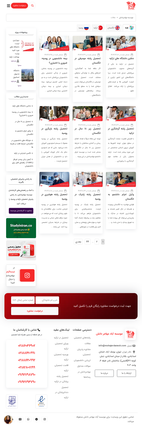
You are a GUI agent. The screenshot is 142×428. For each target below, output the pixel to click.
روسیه (81, 27)
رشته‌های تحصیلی (82, 337)
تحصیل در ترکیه (61, 337)
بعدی (78, 242)
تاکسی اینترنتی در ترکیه (22, 153)
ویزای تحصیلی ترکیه (61, 346)
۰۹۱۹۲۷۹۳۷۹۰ (27, 381)
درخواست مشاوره (19, 5)
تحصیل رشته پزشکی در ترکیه (61, 379)
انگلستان (111, 27)
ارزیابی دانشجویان (82, 360)
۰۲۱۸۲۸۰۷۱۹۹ (26, 367)
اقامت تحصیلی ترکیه (61, 368)
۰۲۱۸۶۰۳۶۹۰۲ (26, 345)
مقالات (88, 343)
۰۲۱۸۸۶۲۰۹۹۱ (26, 353)
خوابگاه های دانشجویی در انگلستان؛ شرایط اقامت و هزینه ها (21, 144)
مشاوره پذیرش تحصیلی (84, 352)
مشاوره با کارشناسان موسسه (21, 210)
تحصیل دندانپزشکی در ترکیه (61, 392)
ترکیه (95, 27)
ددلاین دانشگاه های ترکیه (121, 58)
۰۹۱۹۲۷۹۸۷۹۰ (26, 374)
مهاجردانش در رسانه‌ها (84, 374)
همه (126, 27)
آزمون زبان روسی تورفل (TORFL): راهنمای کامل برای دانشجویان (22, 162)
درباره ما (104, 373)
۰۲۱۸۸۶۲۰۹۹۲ (26, 360)
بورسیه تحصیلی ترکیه (61, 357)
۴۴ (87, 242)
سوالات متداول (84, 366)
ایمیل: (115, 345)
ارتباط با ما (126, 373)
